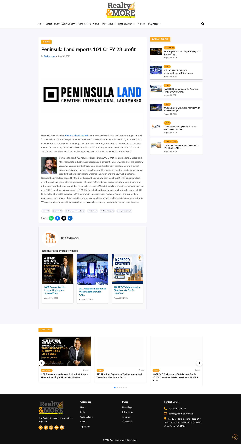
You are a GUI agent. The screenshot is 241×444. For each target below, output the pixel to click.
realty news (92, 211)
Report (83, 422)
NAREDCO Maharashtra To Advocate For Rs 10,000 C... (127, 290)
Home (40, 24)
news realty (57, 211)
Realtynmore (49, 56)
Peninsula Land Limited (76, 135)
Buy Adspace (154, 24)
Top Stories (85, 426)
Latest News (52, 24)
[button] (41, 363)
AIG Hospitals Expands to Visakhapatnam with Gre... (92, 291)
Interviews (94, 24)
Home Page (127, 407)
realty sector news (124, 211)
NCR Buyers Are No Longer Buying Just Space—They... (54, 290)
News (82, 407)
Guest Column (68, 24)
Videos (141, 24)
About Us (126, 417)
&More (82, 24)
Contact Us (127, 422)
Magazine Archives (126, 24)
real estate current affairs (75, 211)
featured (46, 211)
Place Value (107, 24)
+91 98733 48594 (177, 409)
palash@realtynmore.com (180, 414)
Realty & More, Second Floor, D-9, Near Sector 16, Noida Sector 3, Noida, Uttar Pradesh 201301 (183, 422)
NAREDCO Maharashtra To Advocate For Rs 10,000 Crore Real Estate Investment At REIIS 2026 (175, 377)
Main (82, 412)
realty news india (107, 211)
